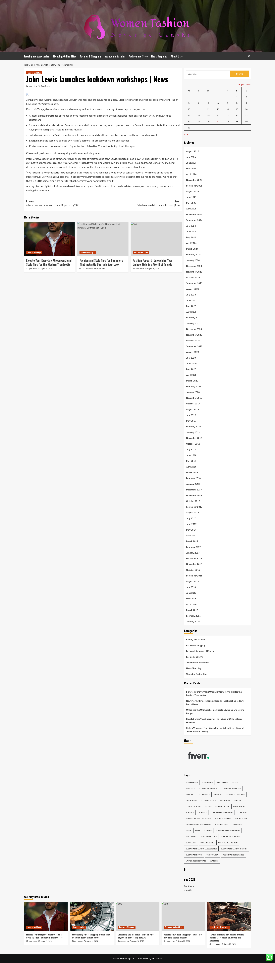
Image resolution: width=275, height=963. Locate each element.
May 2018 (191, 461)
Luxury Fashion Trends (222, 813)
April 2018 (191, 466)
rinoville (188, 889)
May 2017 (191, 529)
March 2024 (192, 248)
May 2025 (191, 203)
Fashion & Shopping (90, 56)
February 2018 (193, 478)
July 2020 (191, 357)
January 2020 (193, 392)
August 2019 (192, 409)
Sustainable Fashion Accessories (201, 849)
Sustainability (207, 843)
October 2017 (193, 501)
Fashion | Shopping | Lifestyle (200, 651)
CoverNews (142, 958)
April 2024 (191, 243)
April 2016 (191, 604)
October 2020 (193, 340)
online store (241, 819)
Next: (158, 203)
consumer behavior (231, 789)
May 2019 (191, 420)
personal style (222, 825)
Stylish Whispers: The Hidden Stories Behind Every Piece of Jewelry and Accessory (215, 730)
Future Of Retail (193, 807)
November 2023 (194, 271)
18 (198, 115)
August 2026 (192, 151)
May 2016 (191, 598)
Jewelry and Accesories (36, 56)
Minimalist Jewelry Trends (198, 819)
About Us (176, 56)
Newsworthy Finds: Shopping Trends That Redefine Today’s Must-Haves (215, 702)
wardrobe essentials (196, 861)
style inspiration (209, 837)
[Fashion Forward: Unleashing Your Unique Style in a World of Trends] (156, 239)
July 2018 (191, 449)
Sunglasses (191, 843)
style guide (191, 837)
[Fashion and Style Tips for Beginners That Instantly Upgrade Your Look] (102, 239)
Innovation (238, 807)
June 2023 (191, 300)
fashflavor (189, 886)
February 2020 (193, 386)
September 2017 (194, 507)
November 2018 (194, 438)
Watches (214, 861)
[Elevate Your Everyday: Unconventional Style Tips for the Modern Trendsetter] (49, 239)
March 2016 (192, 610)
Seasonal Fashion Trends (228, 831)
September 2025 (194, 185)
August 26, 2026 (46, 268)
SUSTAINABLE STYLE (194, 855)
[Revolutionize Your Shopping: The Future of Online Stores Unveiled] (183, 916)
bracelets (190, 789)
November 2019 (194, 398)
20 (218, 115)
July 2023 (191, 294)
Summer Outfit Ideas (230, 837)
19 (208, 115)
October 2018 (193, 443)
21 (227, 115)
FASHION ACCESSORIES (235, 795)
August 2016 (192, 581)
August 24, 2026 (153, 268)
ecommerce (204, 795)
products (237, 825)
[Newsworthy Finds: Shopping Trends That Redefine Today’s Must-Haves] (92, 916)
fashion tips (191, 801)
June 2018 (191, 455)
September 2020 (194, 346)
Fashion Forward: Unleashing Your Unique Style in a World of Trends (152, 262)
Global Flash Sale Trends (217, 807)
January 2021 (193, 323)
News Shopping (159, 56)
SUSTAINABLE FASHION (227, 843)
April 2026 (191, 174)
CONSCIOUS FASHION (208, 789)
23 (246, 115)
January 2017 (193, 552)
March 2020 (192, 380)
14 (227, 109)
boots (235, 782)
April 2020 (191, 375)
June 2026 (191, 162)
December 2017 (194, 489)
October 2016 (193, 570)
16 (246, 109)
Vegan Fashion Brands (233, 855)
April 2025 (191, 208)
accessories (222, 782)
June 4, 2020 (46, 86)
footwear (225, 801)
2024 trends (207, 782)
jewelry (190, 813)
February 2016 (193, 615)
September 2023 (194, 283)
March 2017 (192, 541)
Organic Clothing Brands (198, 825)
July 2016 (191, 587)
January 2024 (193, 260)
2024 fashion (192, 782)
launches (202, 813)
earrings (190, 795)
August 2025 (192, 191)
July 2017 (191, 518)
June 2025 (191, 197)
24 (189, 121)
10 (189, 109)
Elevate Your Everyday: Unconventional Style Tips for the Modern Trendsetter (49, 262)
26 (208, 121)
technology (212, 855)
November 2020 (194, 334)
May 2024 (191, 237)
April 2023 (191, 312)
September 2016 (194, 575)
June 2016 (191, 593)
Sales (197, 831)
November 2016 (194, 564)
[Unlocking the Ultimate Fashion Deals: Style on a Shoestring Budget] (137, 916)
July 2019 (191, 415)
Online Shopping (223, 819)
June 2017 (191, 524)
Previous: (52, 203)
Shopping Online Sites (64, 56)
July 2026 (191, 157)
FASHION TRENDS (209, 801)
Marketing (242, 813)
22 (237, 115)
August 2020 (192, 352)
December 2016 (194, 558)
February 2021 (193, 317)
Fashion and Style (138, 56)
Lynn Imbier (33, 86)
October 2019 (193, 403)
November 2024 (194, 214)
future (237, 801)
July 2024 (191, 226)
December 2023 (194, 266)
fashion (217, 795)
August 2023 (192, 289)
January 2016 (193, 621)
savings (208, 831)
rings (188, 831)
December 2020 (194, 329)
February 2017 (193, 547)
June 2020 (191, 363)
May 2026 (191, 168)
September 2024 (194, 220)
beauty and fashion (115, 56)
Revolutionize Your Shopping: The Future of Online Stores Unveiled (214, 721)
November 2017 (194, 495)
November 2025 (194, 180)
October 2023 (193, 277)
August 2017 (192, 512)
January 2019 (193, 432)
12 (208, 109)
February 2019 (193, 426)
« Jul (186, 133)
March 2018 (192, 472)
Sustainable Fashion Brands (234, 849)
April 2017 (191, 535)
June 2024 (191, 231)
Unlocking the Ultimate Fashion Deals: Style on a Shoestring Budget (215, 712)
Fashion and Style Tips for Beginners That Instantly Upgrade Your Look (101, 262)
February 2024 (193, 254)
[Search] (249, 56)
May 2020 (191, 369)
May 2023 (191, 306)
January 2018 (193, 484)
